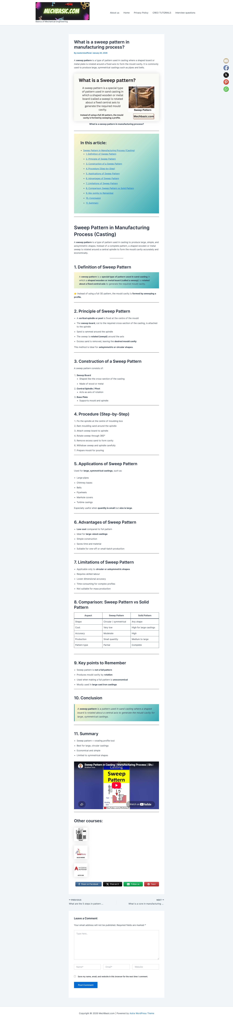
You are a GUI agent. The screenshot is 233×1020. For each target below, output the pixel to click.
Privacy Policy (141, 12)
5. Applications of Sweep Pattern (103, 173)
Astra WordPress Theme (142, 1013)
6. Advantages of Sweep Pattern (102, 178)
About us (114, 12)
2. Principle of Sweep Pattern (101, 159)
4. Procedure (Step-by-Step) (100, 168)
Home (127, 12)
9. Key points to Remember (100, 193)
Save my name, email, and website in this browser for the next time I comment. (113, 976)
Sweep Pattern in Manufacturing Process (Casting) (109, 150)
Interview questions (185, 12)
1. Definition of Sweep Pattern (101, 154)
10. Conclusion (93, 198)
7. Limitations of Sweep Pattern (102, 183)
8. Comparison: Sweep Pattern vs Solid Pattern (110, 188)
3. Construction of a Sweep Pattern (104, 163)
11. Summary (92, 203)
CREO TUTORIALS (162, 12)
